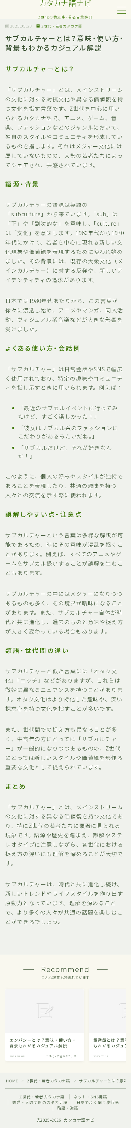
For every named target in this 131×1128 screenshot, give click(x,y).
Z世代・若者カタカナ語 (61, 26)
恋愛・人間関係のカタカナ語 (40, 1102)
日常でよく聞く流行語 (98, 1102)
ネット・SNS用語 (91, 1096)
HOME (12, 1080)
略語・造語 (68, 1108)
